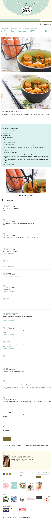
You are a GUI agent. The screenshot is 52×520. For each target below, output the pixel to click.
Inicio (4, 20)
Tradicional (36, 28)
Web (3, 434)
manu (7, 234)
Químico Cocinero (9, 219)
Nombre (4, 426)
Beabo (7, 298)
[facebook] (4, 474)
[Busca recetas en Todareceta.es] (7, 514)
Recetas (20, 20)
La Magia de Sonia (9, 286)
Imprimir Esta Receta (10, 33)
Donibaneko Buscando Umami (12, 313)
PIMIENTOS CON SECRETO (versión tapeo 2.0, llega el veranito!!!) (37, 445)
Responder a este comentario (8, 212)
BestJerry (8, 380)
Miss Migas (8, 341)
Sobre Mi (9, 20)
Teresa (7, 327)
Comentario (5, 416)
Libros (14, 22)
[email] (10, 474)
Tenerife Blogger (27, 517)
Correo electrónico (6, 430)
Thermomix (32, 28)
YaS (7, 260)
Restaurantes (28, 20)
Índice (15, 20)
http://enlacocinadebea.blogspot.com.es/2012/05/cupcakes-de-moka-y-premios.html (35, 301)
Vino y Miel (8, 205)
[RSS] (7, 474)
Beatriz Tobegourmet (10, 248)
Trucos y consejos (6, 22)
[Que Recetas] (16, 514)
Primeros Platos (26, 28)
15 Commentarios (21, 28)
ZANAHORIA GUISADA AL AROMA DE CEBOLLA (25, 30)
